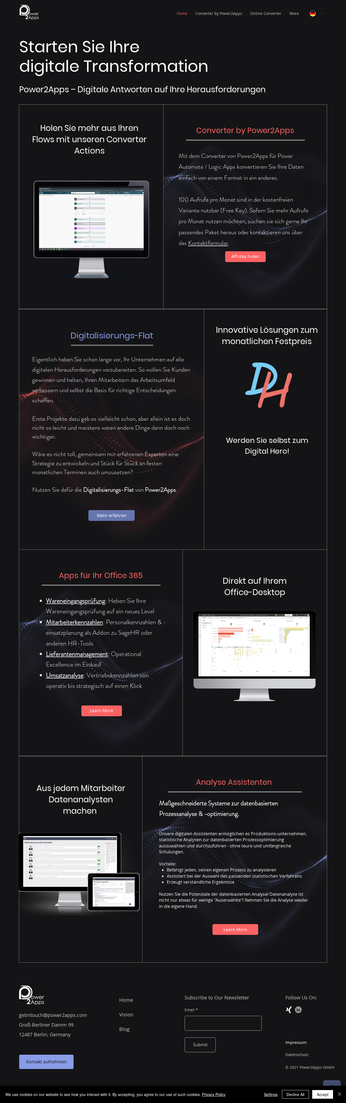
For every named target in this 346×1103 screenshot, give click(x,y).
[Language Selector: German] (316, 13)
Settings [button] (271, 1094)
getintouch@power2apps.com (53, 1015)
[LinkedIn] (298, 1009)
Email (190, 1010)
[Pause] (204, 669)
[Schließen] (339, 1094)
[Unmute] (213, 669)
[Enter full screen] (303, 669)
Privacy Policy (213, 1094)
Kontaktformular (208, 243)
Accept (322, 1094)
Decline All (295, 1094)
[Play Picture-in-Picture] (294, 669)
